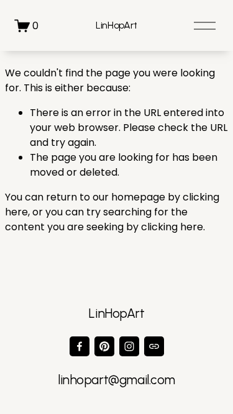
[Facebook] (79, 346)
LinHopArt (116, 25)
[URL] (154, 346)
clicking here (172, 227)
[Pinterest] (104, 346)
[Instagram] (129, 346)
